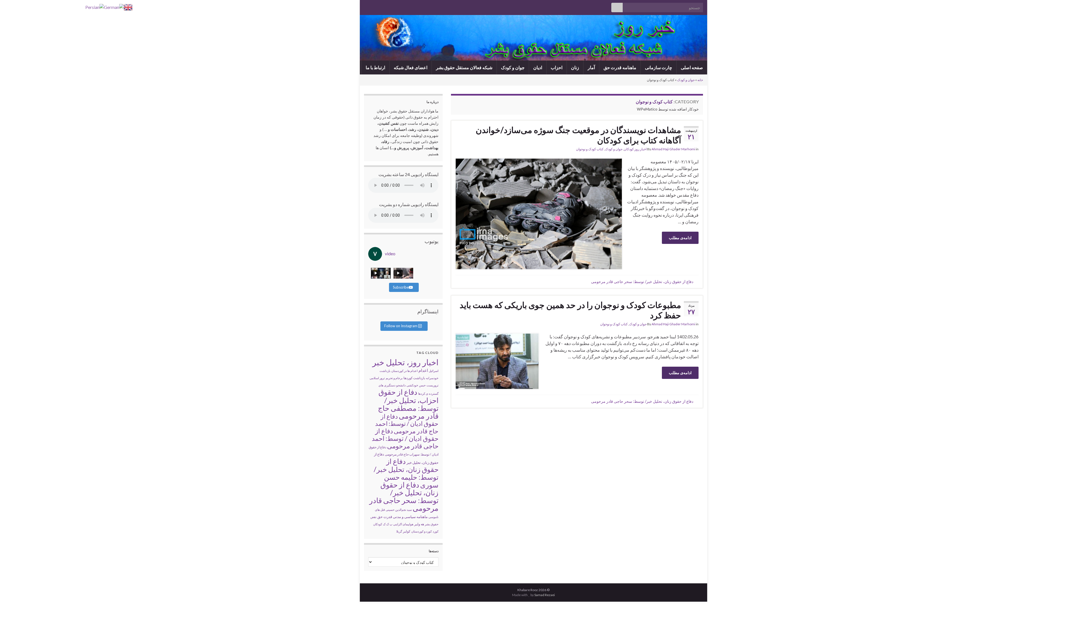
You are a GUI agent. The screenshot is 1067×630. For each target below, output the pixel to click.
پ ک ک (387, 524)
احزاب (556, 67)
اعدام (423, 370)
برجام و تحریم (394, 378)
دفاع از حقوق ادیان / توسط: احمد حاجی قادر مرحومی (405, 438)
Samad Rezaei (544, 595)
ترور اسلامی (377, 378)
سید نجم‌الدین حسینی (399, 509)
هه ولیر (419, 524)
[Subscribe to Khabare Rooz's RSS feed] (366, 6)
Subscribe (401, 287)
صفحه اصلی (692, 67)
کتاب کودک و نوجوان (590, 149)
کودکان (377, 524)
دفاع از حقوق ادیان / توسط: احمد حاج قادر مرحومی (406, 423)
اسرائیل (433, 370)
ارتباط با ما (375, 67)
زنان (575, 67)
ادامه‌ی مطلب (680, 237)
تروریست (432, 385)
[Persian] (94, 6)
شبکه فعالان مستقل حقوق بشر (464, 67)
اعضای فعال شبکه (410, 67)
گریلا (399, 531)
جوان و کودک (513, 67)
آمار (591, 67)
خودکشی (412, 385)
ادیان (537, 67)
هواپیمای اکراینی (403, 524)
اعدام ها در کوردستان (404, 370)
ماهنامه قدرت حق (620, 67)
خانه (700, 80)
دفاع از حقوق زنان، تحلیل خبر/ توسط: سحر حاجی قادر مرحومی (642, 281)
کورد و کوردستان (421, 531)
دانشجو (401, 385)
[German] (114, 6)
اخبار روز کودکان (635, 149)
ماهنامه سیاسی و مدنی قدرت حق (402, 516)
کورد (435, 531)
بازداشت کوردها (414, 378)
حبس (422, 385)
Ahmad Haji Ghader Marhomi (673, 149)
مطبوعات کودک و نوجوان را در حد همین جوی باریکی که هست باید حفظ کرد (570, 310)
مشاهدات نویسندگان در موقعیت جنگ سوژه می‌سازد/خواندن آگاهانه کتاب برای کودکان (578, 135)
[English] (128, 6)
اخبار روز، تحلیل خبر (405, 362)
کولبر (406, 531)
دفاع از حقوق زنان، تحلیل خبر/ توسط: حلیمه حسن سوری (406, 473)
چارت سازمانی (658, 67)
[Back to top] (12, 617)
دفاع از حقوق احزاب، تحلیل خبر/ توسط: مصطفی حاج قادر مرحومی (408, 404)
